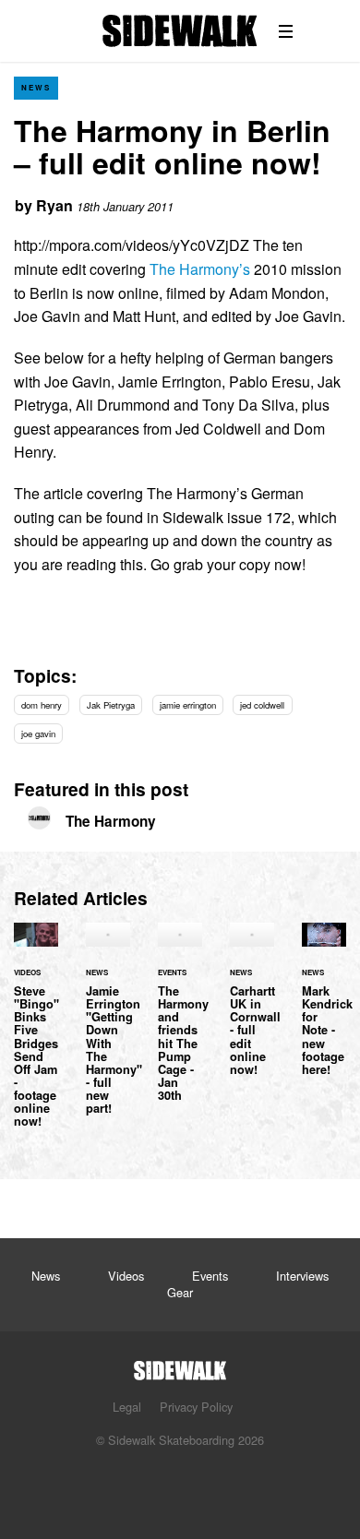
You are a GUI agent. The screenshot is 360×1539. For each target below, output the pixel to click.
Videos (126, 1275)
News (36, 87)
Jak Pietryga (111, 704)
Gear (180, 1292)
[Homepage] (180, 1365)
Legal (127, 1406)
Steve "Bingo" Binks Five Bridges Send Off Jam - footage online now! (36, 1036)
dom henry (41, 704)
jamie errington (188, 704)
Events (210, 1275)
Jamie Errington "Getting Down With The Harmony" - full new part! (108, 1030)
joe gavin (38, 733)
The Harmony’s (200, 269)
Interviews (302, 1275)
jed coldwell (262, 704)
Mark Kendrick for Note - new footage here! (324, 1010)
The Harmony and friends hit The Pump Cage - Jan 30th (180, 1023)
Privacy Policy (196, 1406)
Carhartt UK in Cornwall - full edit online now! (252, 1010)
